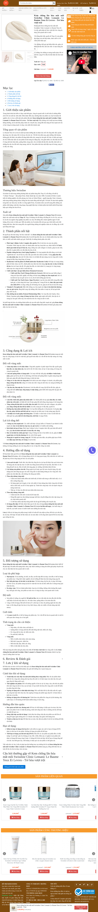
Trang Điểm (11, 9)
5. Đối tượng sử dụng (13, 101)
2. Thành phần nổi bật (13, 94)
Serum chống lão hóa (25, 9)
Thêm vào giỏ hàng (81, 907)
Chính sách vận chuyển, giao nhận (11, 888)
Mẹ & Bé (75, 8)
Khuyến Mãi (67, 9)
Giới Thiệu (81, 9)
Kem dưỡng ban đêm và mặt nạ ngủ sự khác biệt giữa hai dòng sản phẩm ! (60, 893)
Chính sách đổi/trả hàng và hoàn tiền (12, 891)
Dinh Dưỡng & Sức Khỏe (40, 9)
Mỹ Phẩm (4, 9)
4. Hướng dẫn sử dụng (13, 98)
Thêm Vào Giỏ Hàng (43, 76)
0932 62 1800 (73, 3)
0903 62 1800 (59, 80)
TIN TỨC (53, 884)
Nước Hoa (52, 9)
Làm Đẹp (59, 9)
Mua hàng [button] (16, 817)
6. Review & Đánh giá (13, 103)
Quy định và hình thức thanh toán (11, 886)
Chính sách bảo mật (7, 893)
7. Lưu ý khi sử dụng (13, 105)
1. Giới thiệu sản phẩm (13, 91)
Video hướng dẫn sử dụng (81, 47)
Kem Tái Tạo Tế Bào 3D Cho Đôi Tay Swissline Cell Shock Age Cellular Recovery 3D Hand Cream (15, 861)
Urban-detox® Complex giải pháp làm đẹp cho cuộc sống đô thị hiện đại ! (60, 901)
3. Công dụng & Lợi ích (14, 96)
